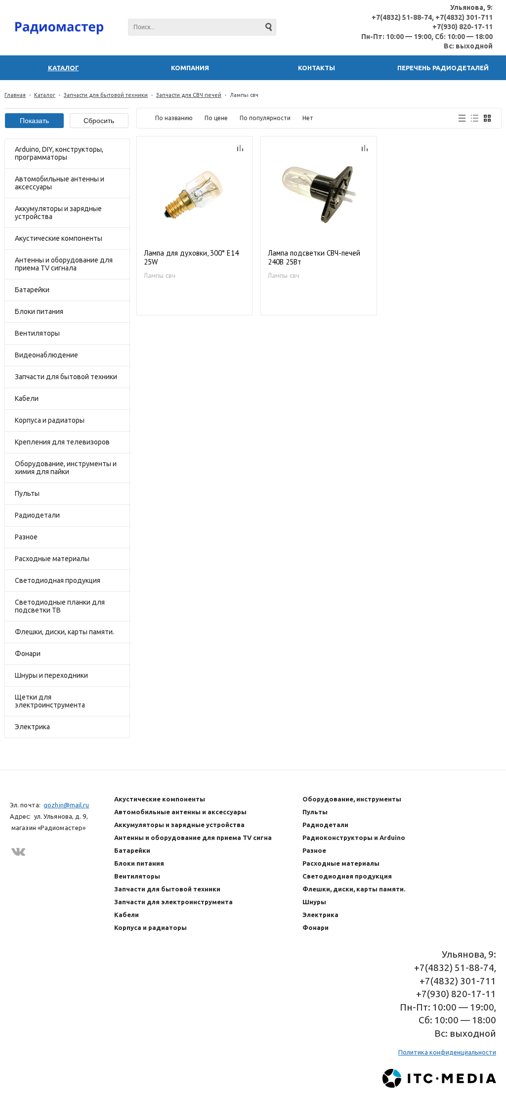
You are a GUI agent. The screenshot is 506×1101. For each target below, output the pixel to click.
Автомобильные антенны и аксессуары (59, 183)
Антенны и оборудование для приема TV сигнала (64, 264)
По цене (216, 118)
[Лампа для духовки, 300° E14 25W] (194, 194)
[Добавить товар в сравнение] (240, 148)
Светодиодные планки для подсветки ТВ (60, 606)
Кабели (27, 398)
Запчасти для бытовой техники (106, 95)
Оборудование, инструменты (351, 798)
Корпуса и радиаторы (49, 420)
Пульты (27, 493)
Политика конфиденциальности (447, 1052)
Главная (15, 95)
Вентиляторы (37, 333)
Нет (307, 118)
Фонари (28, 654)
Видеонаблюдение (46, 355)
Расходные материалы (52, 559)
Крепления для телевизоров (62, 442)
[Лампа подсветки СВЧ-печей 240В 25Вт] (319, 194)
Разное (26, 537)
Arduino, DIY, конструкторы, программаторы (59, 153)
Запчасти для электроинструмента (173, 901)
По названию (174, 118)
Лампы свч (159, 275)
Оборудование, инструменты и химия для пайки (66, 468)
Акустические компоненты (58, 238)
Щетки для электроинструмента (50, 701)
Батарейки (32, 290)
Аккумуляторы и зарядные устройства (58, 212)
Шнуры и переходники (51, 675)
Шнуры (314, 901)
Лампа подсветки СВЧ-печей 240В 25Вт (314, 257)
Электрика (32, 727)
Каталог (44, 95)
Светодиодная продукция (57, 580)
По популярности (265, 118)
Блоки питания (39, 311)
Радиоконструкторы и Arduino (353, 837)
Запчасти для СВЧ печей (188, 95)
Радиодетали (37, 515)
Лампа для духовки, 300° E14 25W (191, 257)
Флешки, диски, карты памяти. (64, 632)
